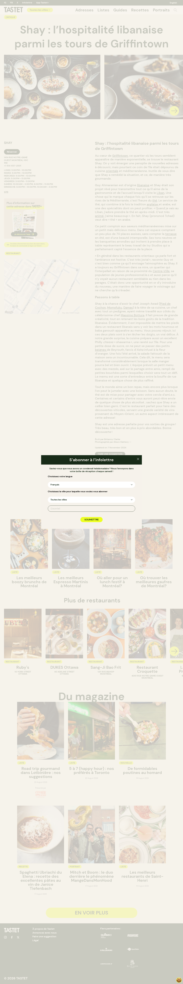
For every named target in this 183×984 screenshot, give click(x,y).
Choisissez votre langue (60, 476)
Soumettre (91, 519)
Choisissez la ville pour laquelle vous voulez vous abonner (77, 491)
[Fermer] (138, 459)
